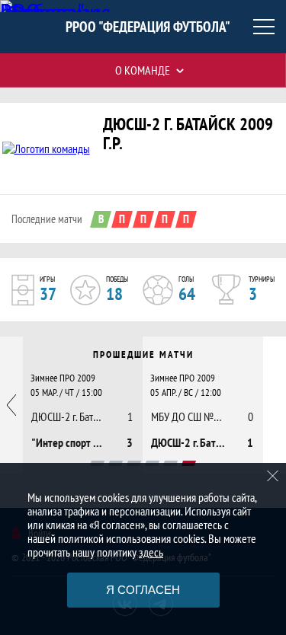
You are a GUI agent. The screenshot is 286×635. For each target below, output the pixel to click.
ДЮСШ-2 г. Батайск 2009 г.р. (188, 133)
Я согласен (143, 589)
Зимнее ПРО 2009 (63, 378)
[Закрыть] (273, 476)
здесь (151, 552)
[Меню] (264, 26)
